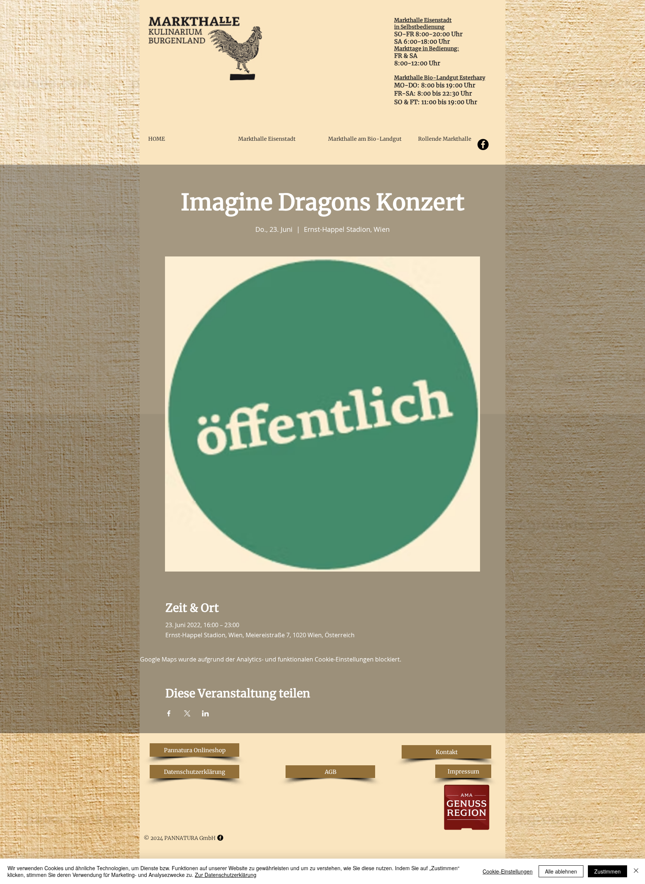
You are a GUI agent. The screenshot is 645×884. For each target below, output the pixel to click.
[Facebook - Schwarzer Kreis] (483, 144)
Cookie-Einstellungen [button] (508, 871)
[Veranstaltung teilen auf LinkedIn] (205, 713)
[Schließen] (636, 871)
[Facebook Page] (220, 838)
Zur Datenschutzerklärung (225, 874)
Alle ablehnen (561, 871)
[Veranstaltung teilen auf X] (187, 713)
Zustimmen (607, 871)
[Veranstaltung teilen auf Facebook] (168, 713)
